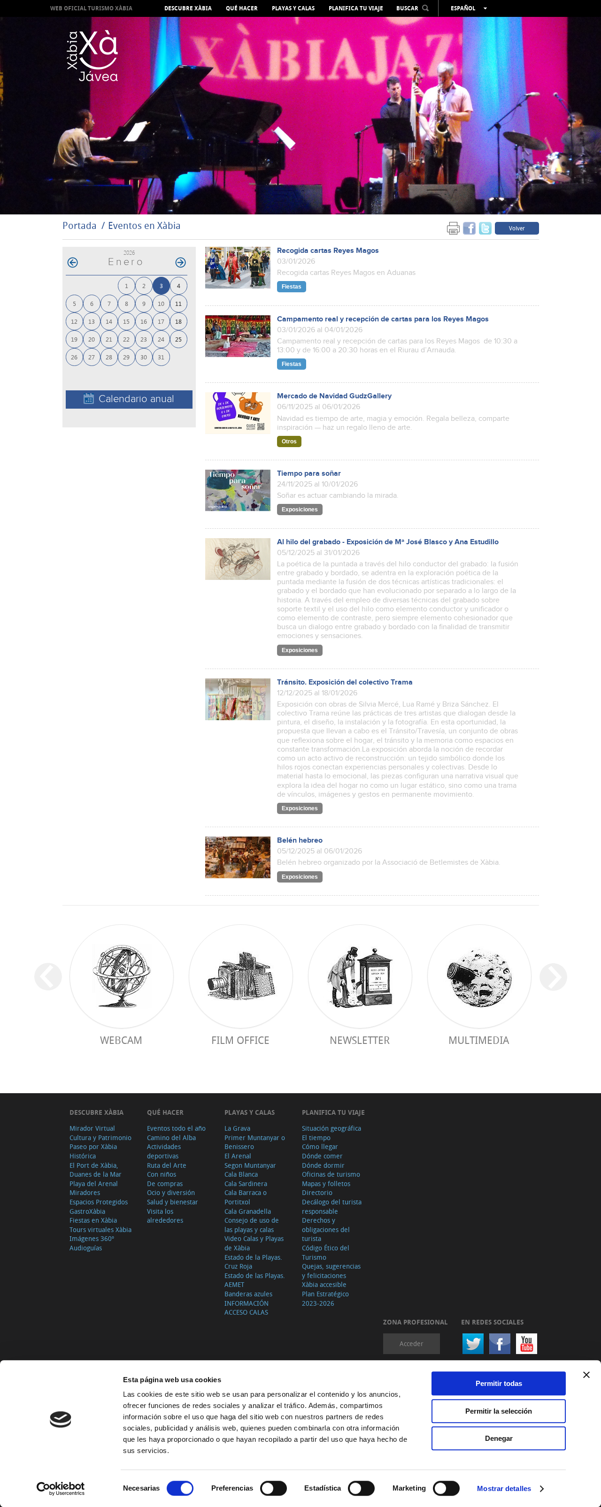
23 (143, 339)
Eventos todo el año (176, 1128)
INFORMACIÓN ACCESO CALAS (246, 1308)
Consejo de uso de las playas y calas (251, 1225)
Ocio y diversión (171, 1192)
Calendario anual (136, 399)
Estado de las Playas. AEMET (254, 1280)
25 (178, 339)
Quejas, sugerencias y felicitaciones (331, 1271)
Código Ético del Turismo (325, 1252)
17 (161, 321)
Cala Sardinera (245, 1183)
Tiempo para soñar (309, 473)
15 (126, 321)
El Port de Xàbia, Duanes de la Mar (95, 1170)
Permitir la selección (498, 1411)
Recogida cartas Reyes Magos (328, 250)
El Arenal (237, 1155)
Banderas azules (248, 1293)
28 (109, 357)
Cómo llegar (320, 1146)
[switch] (273, 1488)
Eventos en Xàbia (144, 225)
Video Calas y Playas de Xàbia (254, 1243)
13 (91, 321)
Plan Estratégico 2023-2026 (325, 1298)
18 (178, 321)
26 (74, 357)
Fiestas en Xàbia (93, 1220)
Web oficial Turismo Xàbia (91, 8)
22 (126, 339)
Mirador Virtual (92, 1128)
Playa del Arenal (93, 1183)
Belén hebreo (300, 840)
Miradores (84, 1192)
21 (109, 339)
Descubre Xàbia (188, 8)
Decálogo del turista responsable (332, 1206)
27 (91, 357)
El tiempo (316, 1137)
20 (91, 339)
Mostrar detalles (504, 1488)
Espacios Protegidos (98, 1201)
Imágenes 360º (91, 1238)
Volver (517, 228)
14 (109, 321)
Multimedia (478, 1040)
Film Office (240, 1040)
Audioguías (85, 1247)
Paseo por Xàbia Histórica (93, 1151)
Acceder (412, 1343)
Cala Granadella (247, 1211)
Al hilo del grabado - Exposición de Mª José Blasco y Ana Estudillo (388, 542)
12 (74, 321)
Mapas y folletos (326, 1183)
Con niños (161, 1174)
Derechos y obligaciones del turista (326, 1229)
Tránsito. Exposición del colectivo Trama (345, 682)
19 (74, 339)
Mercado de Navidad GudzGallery (334, 396)
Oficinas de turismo (331, 1174)
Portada (79, 225)
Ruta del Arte (166, 1165)
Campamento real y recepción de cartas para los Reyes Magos (383, 319)
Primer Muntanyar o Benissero (254, 1142)
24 (161, 339)
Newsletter (360, 1040)
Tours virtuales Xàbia (100, 1229)
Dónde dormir (323, 1165)
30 (143, 357)
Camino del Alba (171, 1137)
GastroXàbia (87, 1211)
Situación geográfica (331, 1128)
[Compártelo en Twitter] (485, 228)
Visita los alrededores (165, 1216)
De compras (165, 1183)
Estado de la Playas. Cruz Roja (253, 1262)
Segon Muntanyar (250, 1165)
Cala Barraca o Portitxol (245, 1197)
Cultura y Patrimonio (100, 1137)
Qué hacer (242, 8)
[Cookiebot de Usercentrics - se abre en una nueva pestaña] (61, 1489)
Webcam (121, 1040)
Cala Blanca (241, 1174)
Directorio (317, 1192)
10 (161, 303)
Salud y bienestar (172, 1201)
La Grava (237, 1128)
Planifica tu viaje (356, 8)
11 (178, 303)
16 (143, 321)
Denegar (499, 1438)
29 (126, 357)
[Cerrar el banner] (586, 1374)
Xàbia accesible (324, 1284)
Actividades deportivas (164, 1151)
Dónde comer (322, 1155)
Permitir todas (499, 1383)
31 (161, 357)
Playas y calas (293, 8)
